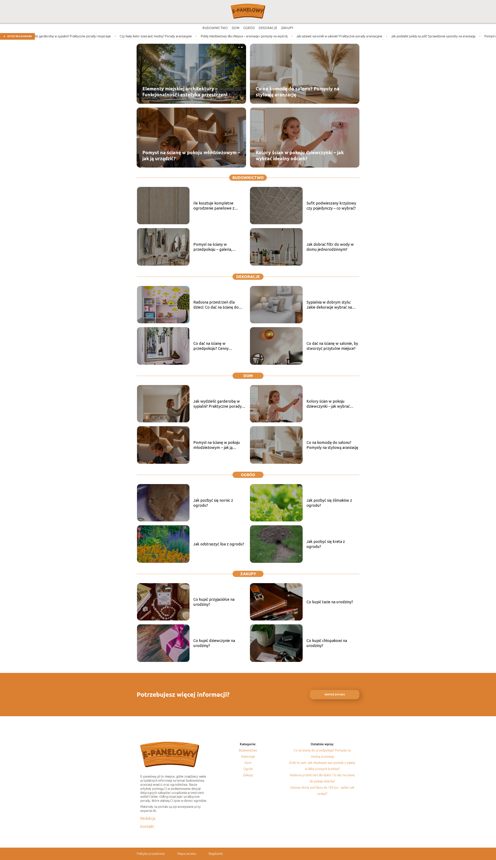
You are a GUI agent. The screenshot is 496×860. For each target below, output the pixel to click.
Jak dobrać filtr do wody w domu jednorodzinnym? (330, 247)
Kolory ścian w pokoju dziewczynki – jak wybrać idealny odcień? (300, 155)
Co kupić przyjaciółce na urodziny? (213, 602)
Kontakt (147, 826)
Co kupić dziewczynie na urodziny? (214, 643)
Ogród (248, 474)
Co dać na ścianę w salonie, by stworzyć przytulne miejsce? (332, 346)
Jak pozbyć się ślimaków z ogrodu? (329, 502)
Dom (248, 375)
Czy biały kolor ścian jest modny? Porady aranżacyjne (93, 36)
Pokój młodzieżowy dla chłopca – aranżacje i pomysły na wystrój (181, 36)
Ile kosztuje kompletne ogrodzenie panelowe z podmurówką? (213, 206)
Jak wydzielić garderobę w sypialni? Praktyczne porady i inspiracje (218, 404)
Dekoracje (248, 276)
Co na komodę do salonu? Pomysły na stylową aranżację (297, 91)
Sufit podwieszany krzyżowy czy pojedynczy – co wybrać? (331, 205)
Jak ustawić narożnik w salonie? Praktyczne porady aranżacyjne (277, 36)
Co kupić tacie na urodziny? (330, 602)
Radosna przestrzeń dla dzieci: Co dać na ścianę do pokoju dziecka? (216, 305)
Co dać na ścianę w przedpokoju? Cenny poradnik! (211, 346)
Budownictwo (248, 177)
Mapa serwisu (186, 853)
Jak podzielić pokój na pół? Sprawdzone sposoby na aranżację (371, 36)
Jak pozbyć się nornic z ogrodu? (213, 502)
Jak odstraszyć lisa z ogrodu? (218, 544)
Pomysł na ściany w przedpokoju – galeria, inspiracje (212, 247)
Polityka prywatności (151, 853)
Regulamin (215, 853)
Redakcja (147, 818)
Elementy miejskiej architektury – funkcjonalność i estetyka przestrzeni (184, 91)
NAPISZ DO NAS (335, 694)
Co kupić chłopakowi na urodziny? (327, 643)
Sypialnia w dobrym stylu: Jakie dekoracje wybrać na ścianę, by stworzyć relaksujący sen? (329, 305)
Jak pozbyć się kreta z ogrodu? (326, 544)
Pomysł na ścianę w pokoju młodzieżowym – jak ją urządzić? (191, 155)
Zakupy (248, 574)
